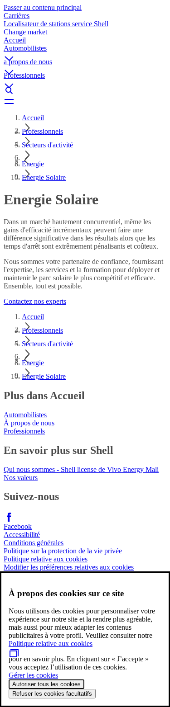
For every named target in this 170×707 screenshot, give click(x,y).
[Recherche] (85, 90)
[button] (85, 51)
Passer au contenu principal (43, 7)
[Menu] (85, 101)
